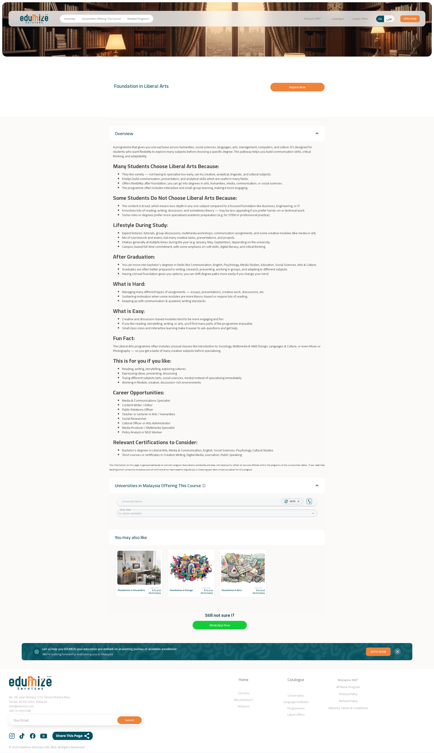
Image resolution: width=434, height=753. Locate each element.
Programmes (296, 708)
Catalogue (337, 18)
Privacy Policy (348, 694)
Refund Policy (348, 701)
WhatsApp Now (219, 625)
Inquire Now (297, 87)
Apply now (410, 19)
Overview (69, 18)
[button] (217, 133)
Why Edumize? (243, 700)
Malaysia (244, 706)
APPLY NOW (378, 652)
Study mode (125, 509)
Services (244, 693)
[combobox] (296, 501)
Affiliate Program (348, 687)
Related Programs (138, 18)
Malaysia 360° (312, 19)
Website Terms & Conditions (348, 708)
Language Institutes (296, 702)
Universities (296, 695)
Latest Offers (360, 18)
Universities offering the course (101, 18)
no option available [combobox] (130, 513)
